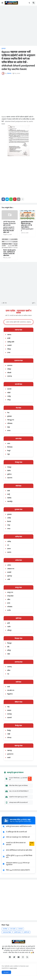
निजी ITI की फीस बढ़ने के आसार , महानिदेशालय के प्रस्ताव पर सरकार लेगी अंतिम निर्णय (9, 252)
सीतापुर (9, 349)
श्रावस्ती (9, 717)
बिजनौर (9, 521)
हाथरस (9, 548)
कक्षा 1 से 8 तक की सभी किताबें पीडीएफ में (18, 791)
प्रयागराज (9, 365)
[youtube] (18, 957)
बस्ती (8, 686)
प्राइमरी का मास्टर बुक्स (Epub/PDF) (18, 797)
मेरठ (8, 412)
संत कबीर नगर (10, 690)
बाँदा (8, 646)
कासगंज (9, 552)
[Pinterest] (14, 199)
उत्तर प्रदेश (12, 929)
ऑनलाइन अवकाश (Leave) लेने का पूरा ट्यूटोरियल (18, 864)
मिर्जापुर (9, 730)
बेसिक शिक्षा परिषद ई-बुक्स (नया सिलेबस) (18, 785)
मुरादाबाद (9, 514)
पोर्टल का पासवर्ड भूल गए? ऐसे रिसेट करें (18, 837)
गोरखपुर (9, 467)
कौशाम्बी (9, 372)
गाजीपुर (9, 396)
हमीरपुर (9, 650)
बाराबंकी (9, 572)
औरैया (8, 599)
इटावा (8, 603)
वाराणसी (9, 389)
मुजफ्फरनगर (10, 754)
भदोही (8, 734)
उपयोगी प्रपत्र (17, 932)
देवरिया (9, 470)
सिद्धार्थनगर (10, 694)
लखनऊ (9, 334)
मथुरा (8, 454)
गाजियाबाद (9, 423)
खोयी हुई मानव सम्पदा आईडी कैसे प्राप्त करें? (19, 826)
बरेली (8, 490)
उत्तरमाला (20, 929)
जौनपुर (9, 400)
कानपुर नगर (10, 592)
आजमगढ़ (9, 666)
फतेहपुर (9, 369)
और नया (5, 303)
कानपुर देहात (10, 596)
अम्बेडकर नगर (10, 568)
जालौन (9, 626)
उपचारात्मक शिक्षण (7, 932)
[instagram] (23, 957)
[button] (2, 3)
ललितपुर (9, 630)
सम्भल (8, 528)
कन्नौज (9, 610)
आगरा (8, 443)
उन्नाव (8, 352)
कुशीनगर (9, 474)
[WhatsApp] (11, 199)
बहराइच (9, 710)
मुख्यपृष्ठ (4, 48)
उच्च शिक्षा (5, 929)
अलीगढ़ (9, 541)
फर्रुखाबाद (9, 606)
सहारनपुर (9, 750)
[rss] (27, 957)
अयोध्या (9, 565)
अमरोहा (9, 518)
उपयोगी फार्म (26, 932)
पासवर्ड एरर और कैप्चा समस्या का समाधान (19, 844)
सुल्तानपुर (9, 576)
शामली (8, 757)
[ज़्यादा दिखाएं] (22, 199)
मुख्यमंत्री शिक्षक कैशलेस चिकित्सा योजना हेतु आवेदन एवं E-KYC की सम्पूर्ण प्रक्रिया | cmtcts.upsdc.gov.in (27, 226)
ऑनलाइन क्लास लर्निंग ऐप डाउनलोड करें (18, 802)
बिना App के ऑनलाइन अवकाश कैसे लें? (18, 870)
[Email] (18, 199)
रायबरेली (9, 345)
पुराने (33, 303)
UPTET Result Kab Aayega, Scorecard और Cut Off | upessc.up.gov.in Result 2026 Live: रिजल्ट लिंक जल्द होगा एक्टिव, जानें (9, 227)
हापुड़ (8, 427)
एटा (8, 545)
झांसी (8, 623)
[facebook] (10, 957)
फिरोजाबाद (9, 447)
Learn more (13, 968)
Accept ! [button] (6, 972)
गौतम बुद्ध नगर (10, 420)
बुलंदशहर (9, 416)
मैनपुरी (8, 450)
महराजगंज (9, 478)
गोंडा (8, 707)
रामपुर (8, 525)
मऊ (8, 674)
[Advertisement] (18, 25)
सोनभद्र (9, 737)
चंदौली (8, 392)
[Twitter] (7, 199)
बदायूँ (8, 494)
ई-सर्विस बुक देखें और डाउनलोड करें (16, 832)
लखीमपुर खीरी (10, 342)
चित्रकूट (9, 643)
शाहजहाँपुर (9, 501)
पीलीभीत (9, 498)
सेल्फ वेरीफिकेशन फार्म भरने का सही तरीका (19, 850)
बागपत (8, 430)
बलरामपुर (9, 714)
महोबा (8, 654)
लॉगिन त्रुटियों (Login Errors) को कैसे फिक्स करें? (19, 856)
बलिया (8, 670)
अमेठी (8, 579)
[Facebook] (3, 199)
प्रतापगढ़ (9, 376)
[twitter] (14, 957)
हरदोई (8, 338)
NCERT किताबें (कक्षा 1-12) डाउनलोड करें (19, 778)
